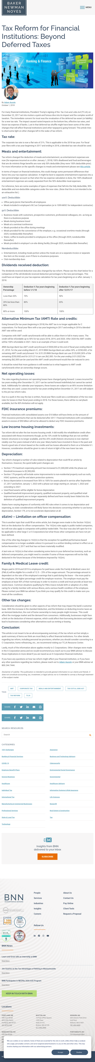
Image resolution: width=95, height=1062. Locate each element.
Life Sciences (55, 797)
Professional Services (10, 811)
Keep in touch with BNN (19, 993)
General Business (8, 777)
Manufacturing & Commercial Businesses (17, 804)
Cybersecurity (55, 763)
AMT (12, 688)
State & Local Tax (8, 817)
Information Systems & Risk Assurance (64, 790)
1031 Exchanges (8, 750)
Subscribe (47, 856)
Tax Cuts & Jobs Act (75, 688)
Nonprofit (53, 804)
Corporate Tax (26, 688)
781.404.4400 (75, 1025)
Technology (6, 824)
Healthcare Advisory (57, 784)
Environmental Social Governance (62, 770)
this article (85, 166)
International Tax (8, 797)
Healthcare (6, 784)
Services (38, 898)
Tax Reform (15, 695)
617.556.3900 (41, 1028)
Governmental (55, 777)
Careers (37, 914)
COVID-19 (5, 763)
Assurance (54, 750)
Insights (37, 908)
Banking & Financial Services (12, 756)
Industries (38, 903)
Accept (60, 1052)
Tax (51, 817)
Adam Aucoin (10, 102)
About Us (67, 893)
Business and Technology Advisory (62, 756)
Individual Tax (7, 790)
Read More (6, 961)
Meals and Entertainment (50, 688)
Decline (79, 1052)
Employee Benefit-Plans (11, 770)
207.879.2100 (7, 1025)
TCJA (28, 695)
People (37, 893)
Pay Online (68, 903)
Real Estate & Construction (60, 811)
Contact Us (68, 898)
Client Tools (68, 908)
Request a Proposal (72, 914)
